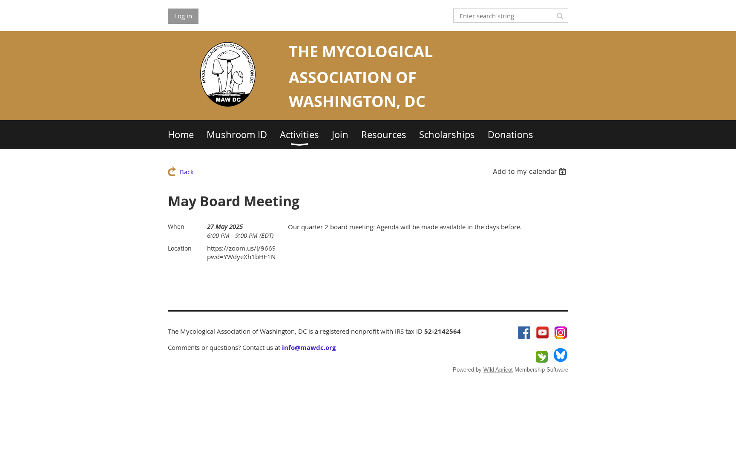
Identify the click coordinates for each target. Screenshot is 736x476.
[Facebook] (524, 332)
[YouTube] (542, 332)
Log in (183, 16)
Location (180, 248)
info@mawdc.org (309, 347)
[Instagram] (561, 332)
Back (187, 171)
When (176, 226)
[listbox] (530, 171)
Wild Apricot (498, 369)
